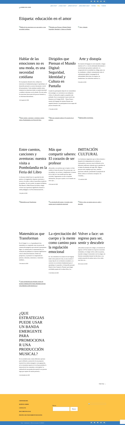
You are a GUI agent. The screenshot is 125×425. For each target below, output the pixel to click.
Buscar (54, 405)
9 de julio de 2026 (82, 82)
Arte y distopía (89, 59)
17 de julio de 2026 (53, 109)
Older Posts (102, 383)
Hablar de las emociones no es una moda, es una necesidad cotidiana (32, 68)
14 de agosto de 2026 (24, 100)
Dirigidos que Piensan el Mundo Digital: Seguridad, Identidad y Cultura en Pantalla (62, 72)
